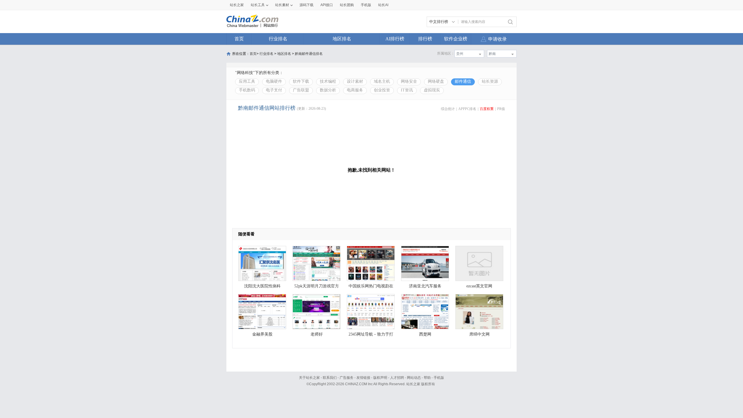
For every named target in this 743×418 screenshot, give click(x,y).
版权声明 (380, 378)
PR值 (501, 109)
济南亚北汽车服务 (425, 286)
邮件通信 (463, 81)
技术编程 (328, 81)
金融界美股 (262, 334)
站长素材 (282, 5)
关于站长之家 (309, 378)
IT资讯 (407, 90)
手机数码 (247, 90)
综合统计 (448, 109)
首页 (239, 38)
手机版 (439, 378)
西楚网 (425, 334)
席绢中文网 (479, 334)
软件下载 (301, 81)
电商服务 (355, 90)
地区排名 (342, 38)
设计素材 (355, 81)
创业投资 (382, 90)
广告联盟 (301, 90)
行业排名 (278, 38)
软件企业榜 (455, 38)
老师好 (317, 334)
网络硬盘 (436, 81)
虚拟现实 (432, 90)
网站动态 (414, 378)
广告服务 (347, 378)
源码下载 (306, 5)
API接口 (326, 5)
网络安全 (409, 81)
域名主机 (382, 81)
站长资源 (490, 81)
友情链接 (363, 378)
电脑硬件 (274, 81)
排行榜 (425, 38)
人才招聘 (397, 378)
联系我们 (330, 378)
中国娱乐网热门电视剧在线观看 (371, 287)
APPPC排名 (467, 109)
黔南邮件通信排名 (309, 54)
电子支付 (274, 90)
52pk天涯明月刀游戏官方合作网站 (316, 287)
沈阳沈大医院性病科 (262, 286)
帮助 (427, 378)
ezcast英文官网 (479, 286)
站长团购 (347, 5)
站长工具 (258, 5)
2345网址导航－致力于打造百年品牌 (371, 335)
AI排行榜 (394, 38)
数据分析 (328, 90)
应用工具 (247, 81)
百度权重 (487, 109)
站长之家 (237, 5)
